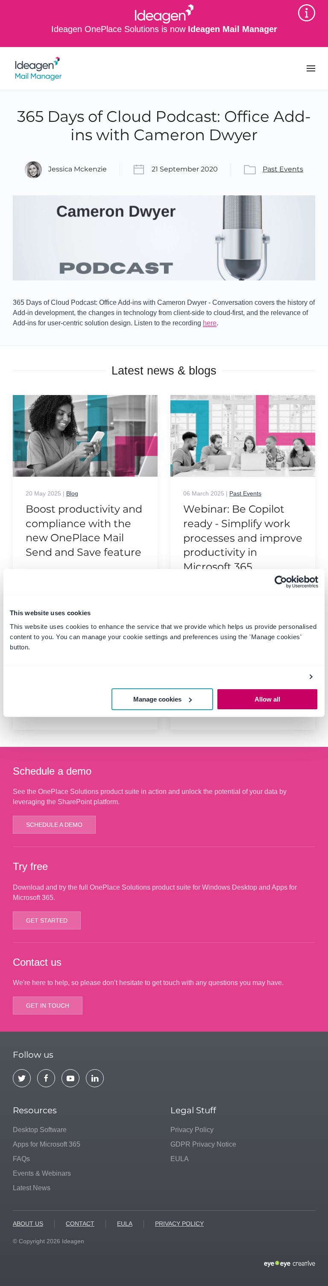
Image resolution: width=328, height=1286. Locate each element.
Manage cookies (157, 699)
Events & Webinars (42, 1173)
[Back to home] (40, 68)
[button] (311, 68)
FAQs (21, 1158)
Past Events (283, 169)
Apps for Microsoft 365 (46, 1144)
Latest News (31, 1188)
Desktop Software (40, 1129)
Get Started (46, 920)
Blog (72, 493)
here (210, 323)
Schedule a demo (54, 824)
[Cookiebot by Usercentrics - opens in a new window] (280, 581)
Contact (80, 1223)
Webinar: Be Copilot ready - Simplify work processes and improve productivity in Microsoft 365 (242, 537)
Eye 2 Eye (289, 1264)
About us (28, 1223)
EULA (179, 1158)
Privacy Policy (192, 1129)
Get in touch (47, 1005)
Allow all (267, 699)
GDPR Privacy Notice (203, 1144)
